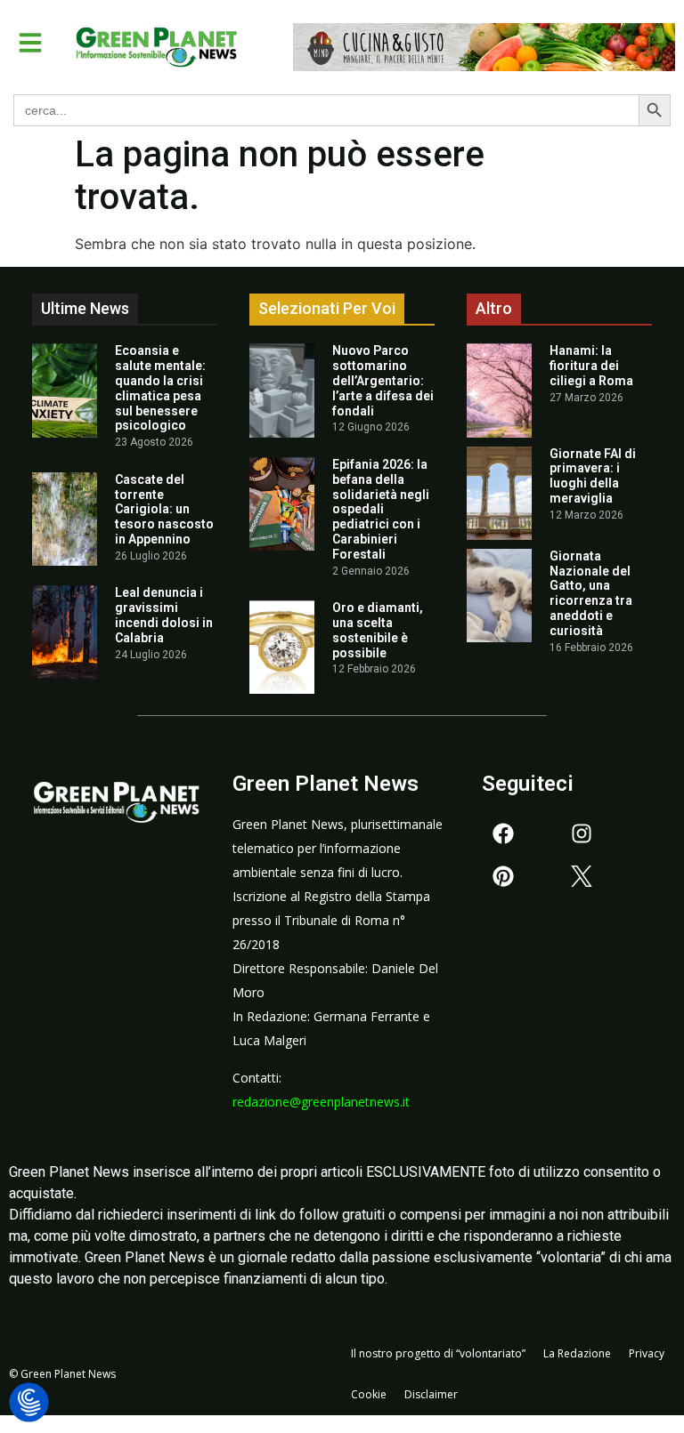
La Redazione (577, 1353)
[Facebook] (503, 833)
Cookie (369, 1394)
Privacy (646, 1353)
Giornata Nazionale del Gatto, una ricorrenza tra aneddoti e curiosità (591, 593)
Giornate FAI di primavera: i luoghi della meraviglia (593, 476)
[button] (30, 42)
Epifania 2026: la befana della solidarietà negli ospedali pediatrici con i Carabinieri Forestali (380, 509)
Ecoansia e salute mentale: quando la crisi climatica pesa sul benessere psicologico (160, 387)
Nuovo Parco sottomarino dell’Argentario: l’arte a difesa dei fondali (383, 380)
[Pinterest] (503, 876)
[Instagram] (581, 833)
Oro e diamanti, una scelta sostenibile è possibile (377, 629)
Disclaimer (431, 1394)
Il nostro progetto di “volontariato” (438, 1353)
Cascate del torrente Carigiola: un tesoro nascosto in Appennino (164, 509)
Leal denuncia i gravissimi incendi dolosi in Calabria (164, 614)
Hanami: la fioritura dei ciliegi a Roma (591, 365)
